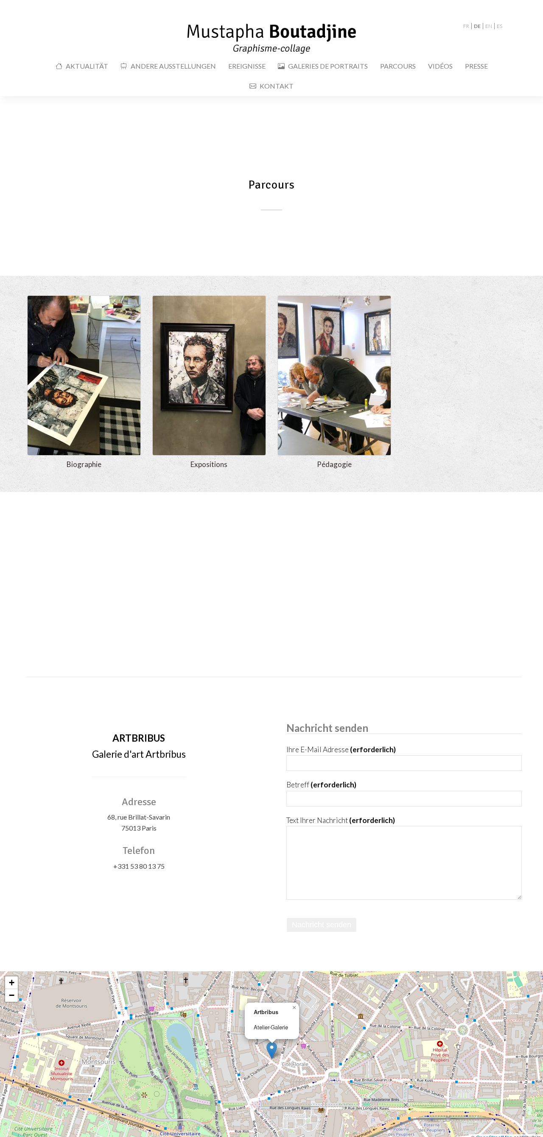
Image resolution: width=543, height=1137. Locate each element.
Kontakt (277, 86)
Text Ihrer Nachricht (340, 820)
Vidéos (440, 66)
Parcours (398, 66)
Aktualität (87, 66)
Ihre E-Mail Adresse (341, 749)
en (488, 26)
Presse (476, 66)
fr (466, 26)
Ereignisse (247, 66)
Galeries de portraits (328, 66)
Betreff (321, 784)
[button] (271, 1050)
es (499, 26)
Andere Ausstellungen (173, 66)
